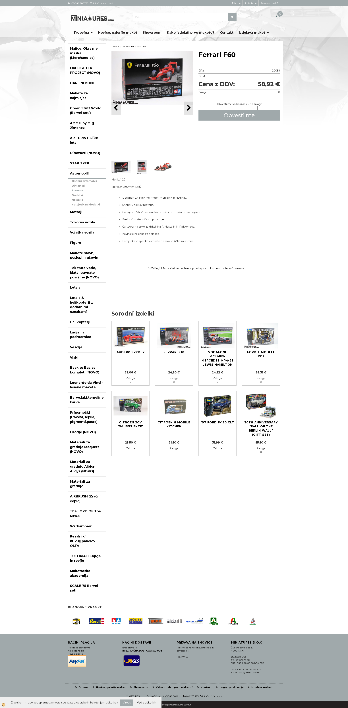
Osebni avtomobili (84, 181)
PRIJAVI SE (182, 657)
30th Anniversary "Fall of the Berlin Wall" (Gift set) (261, 429)
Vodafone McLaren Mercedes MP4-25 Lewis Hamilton (217, 358)
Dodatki (77, 195)
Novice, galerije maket (117, 33)
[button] (188, 108)
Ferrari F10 (174, 352)
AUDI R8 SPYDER (131, 352)
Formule (77, 190)
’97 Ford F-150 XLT (217, 422)
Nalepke (77, 199)
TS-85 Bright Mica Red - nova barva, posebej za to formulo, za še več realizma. (195, 268)
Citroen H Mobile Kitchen (174, 424)
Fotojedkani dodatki (86, 204)
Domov (115, 46)
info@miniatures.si (212, 696)
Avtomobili (128, 46)
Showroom (152, 33)
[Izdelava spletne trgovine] (187, 704)
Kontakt (226, 33)
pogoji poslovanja (231, 687)
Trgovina (81, 33)
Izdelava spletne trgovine (170, 704)
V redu (127, 702)
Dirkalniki (78, 185)
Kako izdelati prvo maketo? (190, 33)
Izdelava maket (252, 33)
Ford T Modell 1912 (261, 354)
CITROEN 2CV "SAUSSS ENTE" (130, 424)
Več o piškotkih (146, 702)
